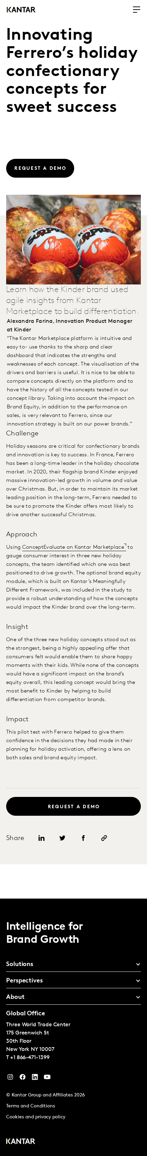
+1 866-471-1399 (30, 1057)
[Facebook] (22, 1078)
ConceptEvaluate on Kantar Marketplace (73, 547)
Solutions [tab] (19, 965)
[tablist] (73, 1027)
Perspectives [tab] (24, 981)
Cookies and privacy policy (35, 1117)
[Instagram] (10, 1078)
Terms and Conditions (30, 1106)
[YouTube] (35, 1078)
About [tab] (15, 997)
